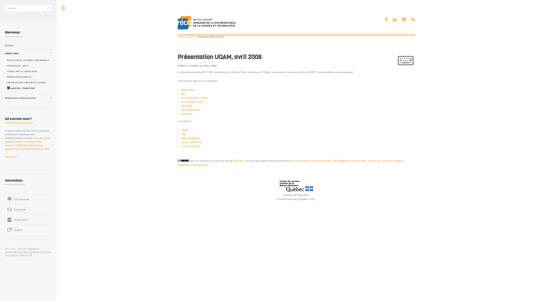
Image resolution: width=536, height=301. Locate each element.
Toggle (63, 8)
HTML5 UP (23, 255)
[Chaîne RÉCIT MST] (404, 19)
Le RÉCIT (18, 230)
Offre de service (21, 199)
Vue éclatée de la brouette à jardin (26, 82)
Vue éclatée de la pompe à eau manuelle (28, 60)
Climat (184, 130)
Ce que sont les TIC (191, 142)
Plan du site (46, 252)
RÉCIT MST (239, 160)
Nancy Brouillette (41, 138)
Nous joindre (20, 209)
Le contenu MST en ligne (194, 97)
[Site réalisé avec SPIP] (30, 255)
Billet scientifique (190, 138)
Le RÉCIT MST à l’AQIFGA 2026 (22, 71)
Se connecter (11, 255)
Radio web (187, 113)
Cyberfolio (187, 105)
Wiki (183, 134)
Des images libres (190, 109)
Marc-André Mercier (24, 148)
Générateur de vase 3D (19, 77)
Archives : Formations (22, 88)
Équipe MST (11, 156)
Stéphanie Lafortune (15, 141)
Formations (190, 37)
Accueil (181, 37)
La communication (191, 146)
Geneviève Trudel (13, 145)
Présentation (188, 89)
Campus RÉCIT (21, 219)
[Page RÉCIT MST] (386, 19)
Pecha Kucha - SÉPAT (18, 66)
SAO (183, 93)
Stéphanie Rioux (34, 141)
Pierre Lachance (30, 145)
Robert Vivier (43, 148)
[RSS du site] (413, 19)
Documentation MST (192, 101)
